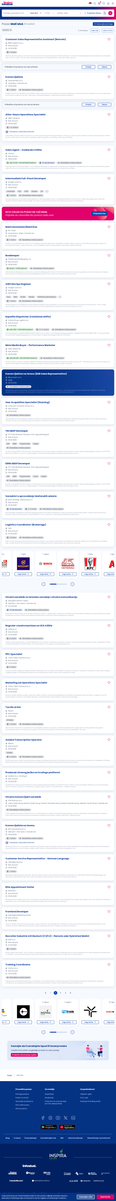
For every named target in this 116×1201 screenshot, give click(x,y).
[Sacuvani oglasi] (104, 3)
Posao (9, 1075)
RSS (61, 1138)
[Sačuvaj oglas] (109, 39)
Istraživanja (49, 1098)
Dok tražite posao (22, 1105)
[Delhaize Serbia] (99, 1012)
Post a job (84, 1098)
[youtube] (58, 1118)
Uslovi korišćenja (75, 1138)
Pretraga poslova (22, 1094)
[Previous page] (45, 993)
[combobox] (14, 13)
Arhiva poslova (21, 1108)
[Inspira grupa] (32, 1012)
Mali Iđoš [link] (20, 1075)
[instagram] (50, 1118)
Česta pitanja (30, 1138)
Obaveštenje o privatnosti (98, 1138)
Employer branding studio (90, 1101)
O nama (17, 1138)
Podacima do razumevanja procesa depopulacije (55, 1102)
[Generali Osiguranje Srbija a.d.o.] (54, 564)
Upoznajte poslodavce (24, 1101)
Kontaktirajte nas (48, 1138)
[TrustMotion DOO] (76, 1012)
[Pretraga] (94, 3)
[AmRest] (76, 564)
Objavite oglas (86, 1094)
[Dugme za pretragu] (110, 13)
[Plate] (99, 3)
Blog (8, 1138)
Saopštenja (49, 1094)
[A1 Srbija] (99, 564)
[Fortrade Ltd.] (54, 1012)
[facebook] (43, 1118)
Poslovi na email (22, 1098)
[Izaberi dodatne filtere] (104, 13)
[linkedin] (73, 1118)
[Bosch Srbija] (32, 564)
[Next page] (70, 993)
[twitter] (65, 1118)
